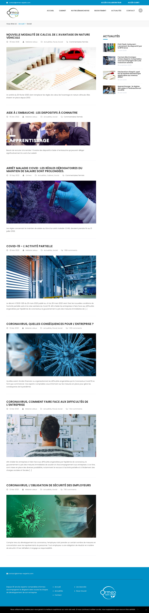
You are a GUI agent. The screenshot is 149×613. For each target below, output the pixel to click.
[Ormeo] (12, 13)
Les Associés (81, 587)
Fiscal (55, 42)
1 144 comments (75, 409)
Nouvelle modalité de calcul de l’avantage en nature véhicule (48, 36)
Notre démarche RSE (80, 10)
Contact (130, 10)
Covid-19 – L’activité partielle (29, 246)
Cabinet (62, 10)
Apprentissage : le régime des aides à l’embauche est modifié (129, 88)
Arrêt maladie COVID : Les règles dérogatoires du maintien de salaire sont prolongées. (44, 169)
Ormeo (29, 175)
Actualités (116, 10)
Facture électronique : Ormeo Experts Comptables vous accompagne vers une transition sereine (130, 60)
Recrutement (100, 10)
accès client (133, 2)
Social (60, 42)
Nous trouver (81, 591)
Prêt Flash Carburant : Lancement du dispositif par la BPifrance (130, 46)
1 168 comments (70, 250)
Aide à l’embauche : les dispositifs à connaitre (42, 113)
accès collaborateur (111, 2)
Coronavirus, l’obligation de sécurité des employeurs (48, 485)
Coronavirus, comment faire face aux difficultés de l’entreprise (47, 403)
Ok (138, 609)
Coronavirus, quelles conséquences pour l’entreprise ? (50, 324)
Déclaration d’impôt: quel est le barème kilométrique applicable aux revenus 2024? (129, 74)
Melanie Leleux (31, 42)
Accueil (50, 10)
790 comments (70, 489)
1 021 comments (75, 328)
